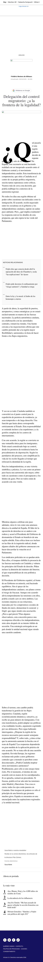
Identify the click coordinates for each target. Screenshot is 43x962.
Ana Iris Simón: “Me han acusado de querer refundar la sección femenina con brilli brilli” (22, 905)
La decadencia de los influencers (20, 898)
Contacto (19, 946)
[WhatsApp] (26, 85)
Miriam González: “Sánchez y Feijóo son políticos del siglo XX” (21, 912)
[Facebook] (12, 85)
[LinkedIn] (21, 85)
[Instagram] (9, 940)
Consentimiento (9, 951)
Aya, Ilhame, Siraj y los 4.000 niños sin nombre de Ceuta (22, 892)
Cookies (24, 949)
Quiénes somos (8, 946)
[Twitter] (5, 940)
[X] (17, 85)
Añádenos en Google (23, 90)
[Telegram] (30, 85)
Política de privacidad (11, 949)
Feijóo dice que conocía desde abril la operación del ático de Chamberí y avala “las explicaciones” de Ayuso (21, 272)
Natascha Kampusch (25, 2)
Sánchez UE (12, 2)
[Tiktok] (18, 940)
